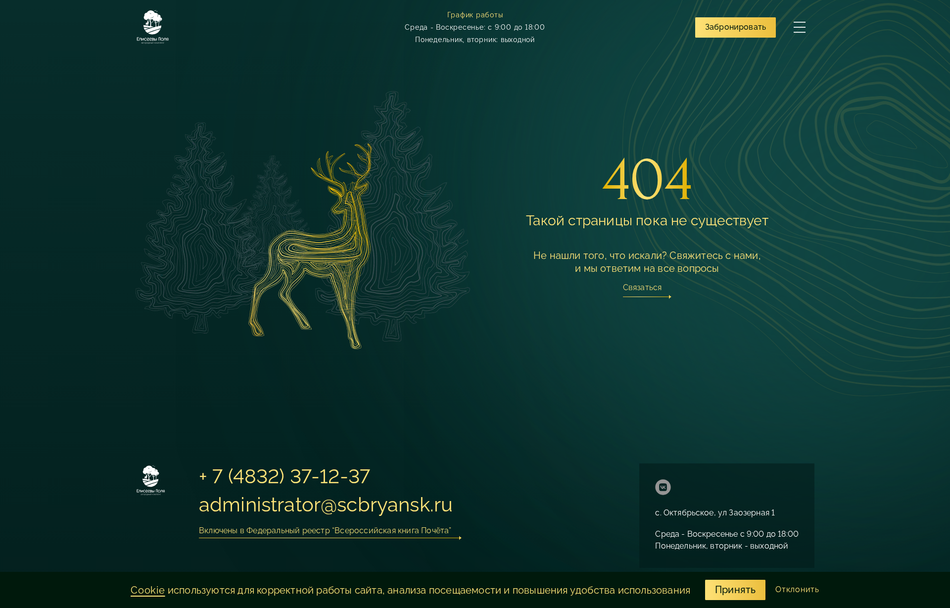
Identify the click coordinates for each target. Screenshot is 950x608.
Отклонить (797, 589)
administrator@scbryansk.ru (326, 504)
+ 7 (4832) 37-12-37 (284, 476)
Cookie (148, 590)
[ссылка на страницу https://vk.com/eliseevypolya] (663, 488)
